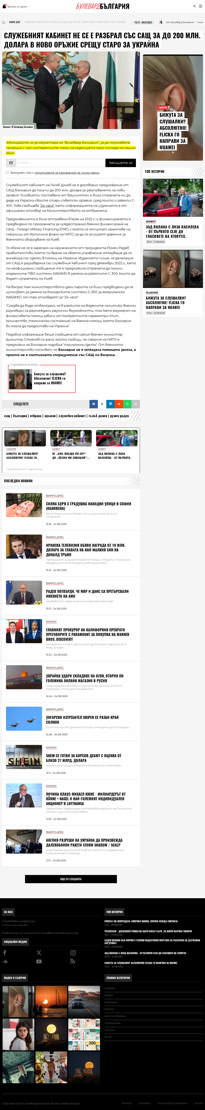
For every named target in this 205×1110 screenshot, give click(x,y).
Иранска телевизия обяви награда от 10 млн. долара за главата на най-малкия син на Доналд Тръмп (85, 550)
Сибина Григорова (14, 925)
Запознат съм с (54, 173)
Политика (111, 1002)
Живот (109, 995)
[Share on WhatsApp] (127, 404)
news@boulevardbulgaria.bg (59, 932)
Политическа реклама (172, 1103)
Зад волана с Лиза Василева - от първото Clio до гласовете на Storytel (172, 231)
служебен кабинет (72, 416)
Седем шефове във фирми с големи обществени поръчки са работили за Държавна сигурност (152, 942)
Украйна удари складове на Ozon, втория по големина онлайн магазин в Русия (85, 678)
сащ (7, 416)
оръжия (50, 416)
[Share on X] (102, 404)
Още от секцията (70, 879)
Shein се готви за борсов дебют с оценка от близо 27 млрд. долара (83, 758)
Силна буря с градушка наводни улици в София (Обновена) (88, 506)
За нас (8, 912)
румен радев (119, 416)
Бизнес (109, 1009)
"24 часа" (47, 206)
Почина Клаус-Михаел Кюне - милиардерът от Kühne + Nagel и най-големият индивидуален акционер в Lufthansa (86, 799)
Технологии (112, 1023)
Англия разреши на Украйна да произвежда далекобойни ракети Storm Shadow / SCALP (84, 842)
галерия (110, 988)
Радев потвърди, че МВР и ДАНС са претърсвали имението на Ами (87, 593)
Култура (110, 1030)
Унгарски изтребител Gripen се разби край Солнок (82, 720)
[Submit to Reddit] (119, 404)
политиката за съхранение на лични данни (67, 173)
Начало (127, 1103)
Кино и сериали (115, 1016)
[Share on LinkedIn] (110, 404)
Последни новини (18, 481)
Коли (108, 1037)
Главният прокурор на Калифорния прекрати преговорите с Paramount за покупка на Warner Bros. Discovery (87, 634)
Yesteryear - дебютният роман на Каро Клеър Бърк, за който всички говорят (148, 931)
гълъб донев (98, 416)
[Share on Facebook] (93, 404)
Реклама (144, 1103)
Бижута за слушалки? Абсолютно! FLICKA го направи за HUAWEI (173, 131)
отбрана (36, 416)
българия (20, 416)
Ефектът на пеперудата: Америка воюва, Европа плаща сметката (141, 921)
